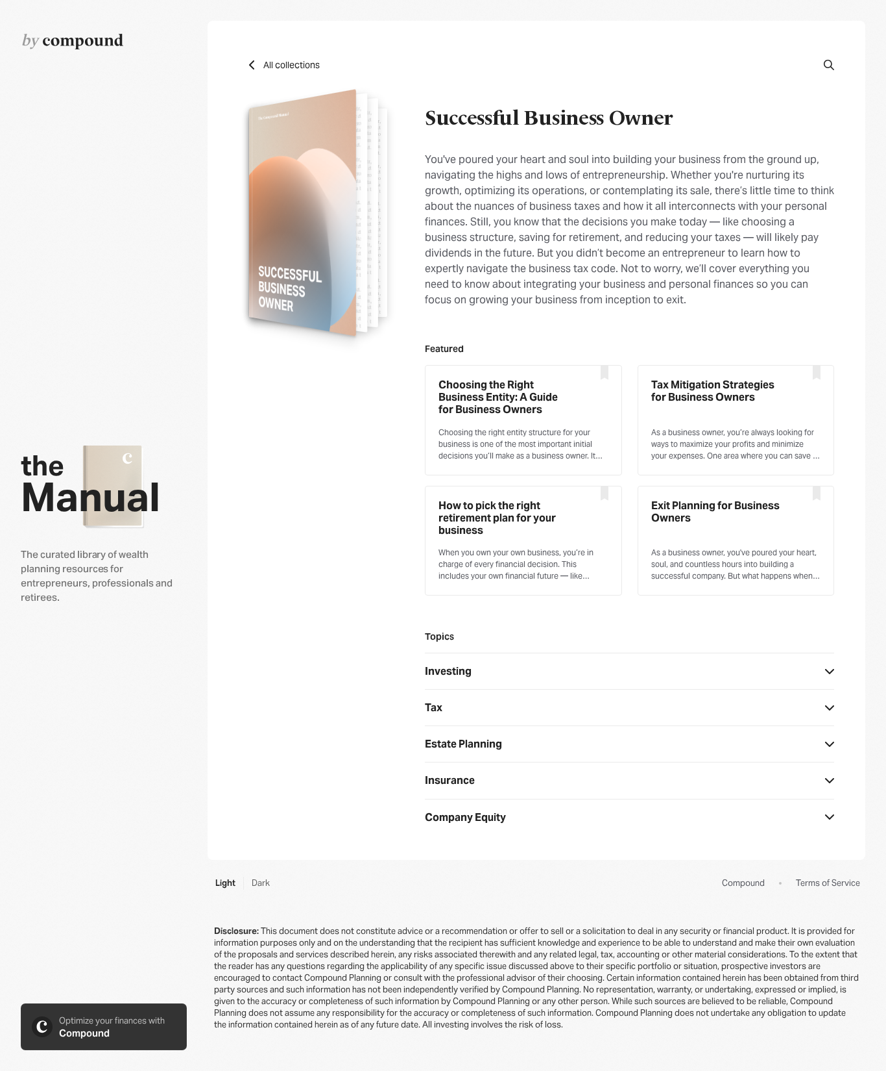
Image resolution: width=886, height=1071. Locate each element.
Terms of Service (828, 883)
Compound (743, 883)
